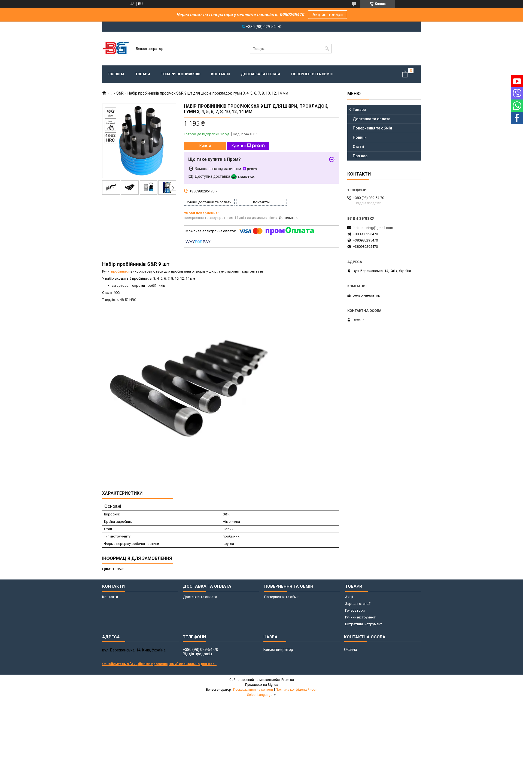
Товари (142, 74)
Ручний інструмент (360, 617)
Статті (358, 146)
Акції (349, 597)
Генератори (355, 610)
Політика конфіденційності (296, 690)
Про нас (360, 156)
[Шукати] (327, 48)
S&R (120, 93)
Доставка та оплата (260, 74)
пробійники (120, 271)
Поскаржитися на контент (253, 690)
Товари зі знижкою (180, 74)
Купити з (239, 146)
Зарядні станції (357, 604)
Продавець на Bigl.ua (261, 685)
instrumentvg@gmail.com (373, 228)
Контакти (220, 74)
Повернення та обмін (312, 74)
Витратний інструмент (363, 624)
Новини (360, 137)
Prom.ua (287, 680)
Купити (205, 146)
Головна (116, 74)
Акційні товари (327, 14)
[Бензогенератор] (115, 48)
